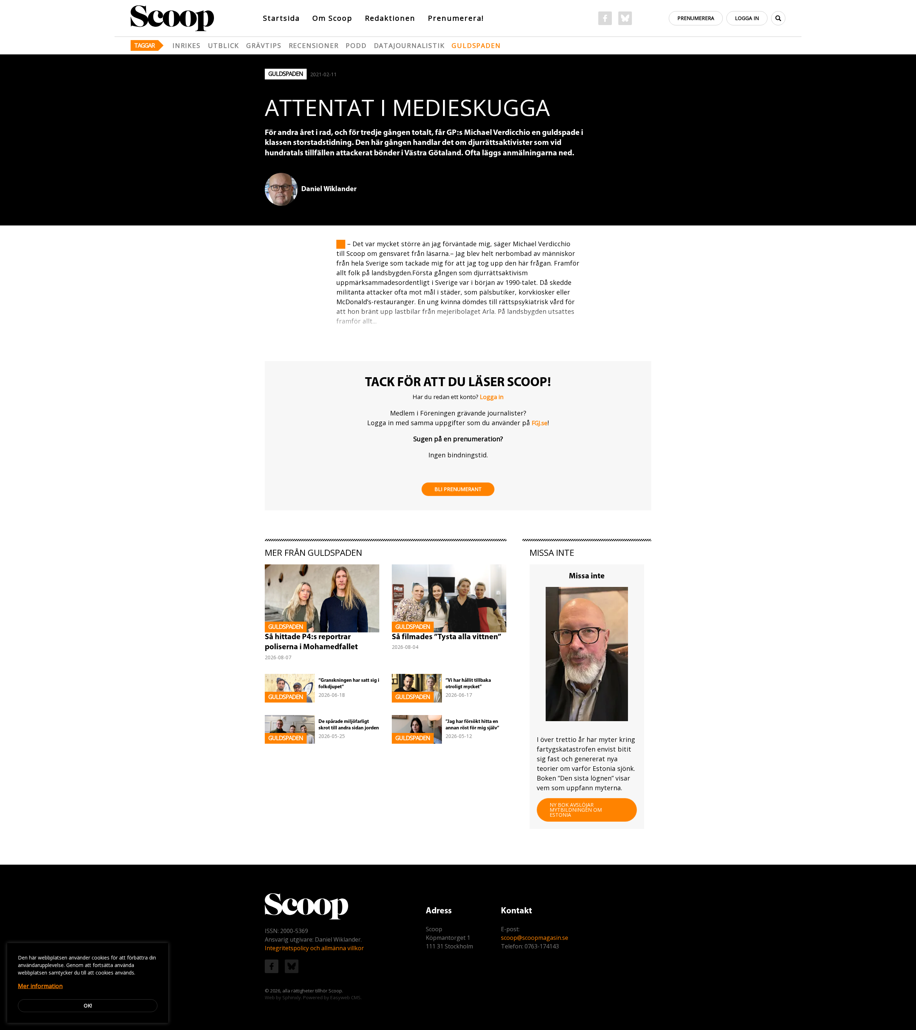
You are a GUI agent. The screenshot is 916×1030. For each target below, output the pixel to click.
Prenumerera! (456, 18)
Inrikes (186, 45)
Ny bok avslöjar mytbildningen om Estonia (576, 809)
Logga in (747, 18)
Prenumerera (695, 18)
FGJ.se (539, 423)
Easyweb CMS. (346, 997)
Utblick (223, 45)
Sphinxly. (292, 997)
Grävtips (263, 45)
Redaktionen (390, 18)
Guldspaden (476, 45)
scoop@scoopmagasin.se (534, 938)
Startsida (281, 18)
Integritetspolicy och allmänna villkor (314, 948)
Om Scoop (332, 18)
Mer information (40, 986)
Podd (356, 45)
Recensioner (314, 45)
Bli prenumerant (458, 489)
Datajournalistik (409, 45)
